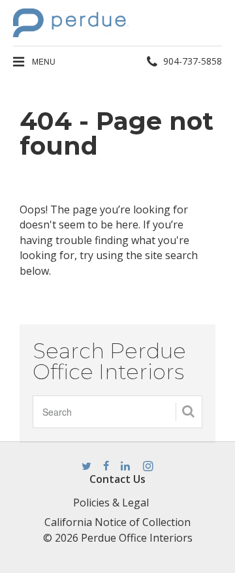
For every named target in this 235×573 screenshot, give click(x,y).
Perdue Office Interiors (137, 538)
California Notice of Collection (117, 522)
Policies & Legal (111, 502)
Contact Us (117, 479)
